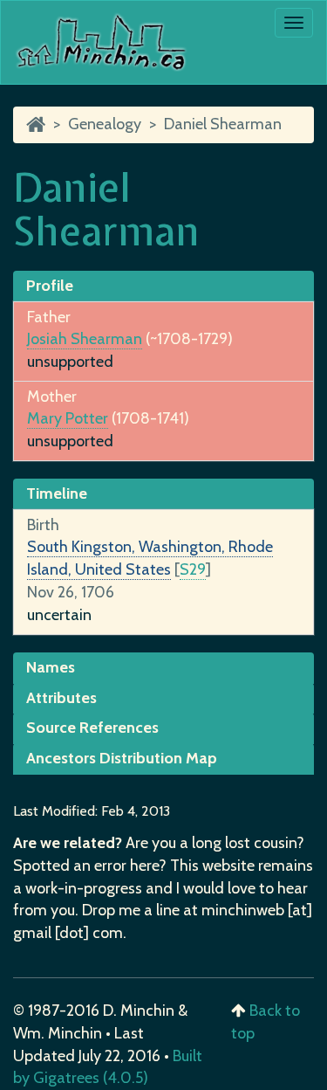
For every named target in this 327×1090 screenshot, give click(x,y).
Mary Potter (67, 418)
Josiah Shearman (84, 338)
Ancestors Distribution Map (121, 758)
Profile (49, 285)
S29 (193, 569)
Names (50, 667)
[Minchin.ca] (35, 124)
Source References (92, 727)
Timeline (56, 493)
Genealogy (104, 124)
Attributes (61, 697)
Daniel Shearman (223, 124)
